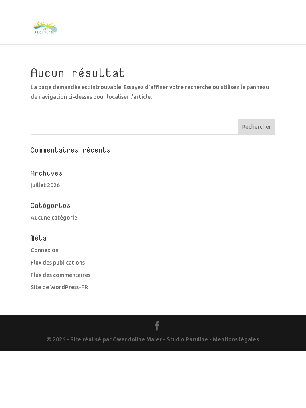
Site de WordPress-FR (59, 287)
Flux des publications (58, 262)
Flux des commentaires (60, 275)
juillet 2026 (45, 185)
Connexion (45, 250)
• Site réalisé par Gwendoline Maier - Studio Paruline (137, 339)
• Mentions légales (233, 339)
